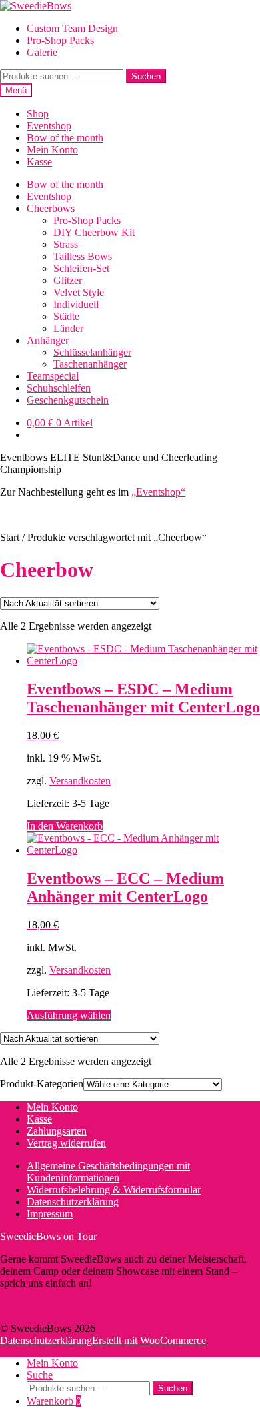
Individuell (76, 304)
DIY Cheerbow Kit (94, 232)
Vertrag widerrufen (66, 1143)
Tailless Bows (82, 256)
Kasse (39, 161)
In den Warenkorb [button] (65, 826)
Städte (66, 316)
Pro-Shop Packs (60, 40)
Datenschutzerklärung (73, 1201)
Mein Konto (52, 149)
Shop (38, 113)
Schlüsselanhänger (92, 352)
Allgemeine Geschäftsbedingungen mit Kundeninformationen (108, 1171)
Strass (65, 244)
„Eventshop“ (158, 492)
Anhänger (48, 340)
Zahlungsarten (57, 1131)
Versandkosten (80, 780)
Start (9, 537)
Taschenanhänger (90, 364)
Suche (40, 1375)
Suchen (146, 76)
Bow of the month (65, 137)
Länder (68, 328)
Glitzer (67, 280)
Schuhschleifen (59, 388)
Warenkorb (54, 1401)
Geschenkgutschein (68, 400)
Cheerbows (51, 208)
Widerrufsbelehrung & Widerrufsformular (114, 1189)
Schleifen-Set (81, 268)
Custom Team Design (72, 28)
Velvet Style (78, 292)
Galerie (42, 52)
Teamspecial (53, 376)
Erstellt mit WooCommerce (149, 1340)
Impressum (50, 1213)
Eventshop (49, 125)
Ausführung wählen (69, 1015)
